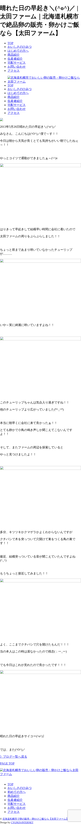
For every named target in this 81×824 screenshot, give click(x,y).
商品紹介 (14, 54)
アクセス (14, 70)
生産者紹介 (15, 58)
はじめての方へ (18, 50)
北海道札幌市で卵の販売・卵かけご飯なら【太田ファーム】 (35, 818)
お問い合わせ (17, 66)
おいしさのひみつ (20, 46)
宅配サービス (17, 62)
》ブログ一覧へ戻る (13, 756)
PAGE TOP (7, 763)
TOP (10, 43)
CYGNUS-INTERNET (22, 822)
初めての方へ (17, 791)
